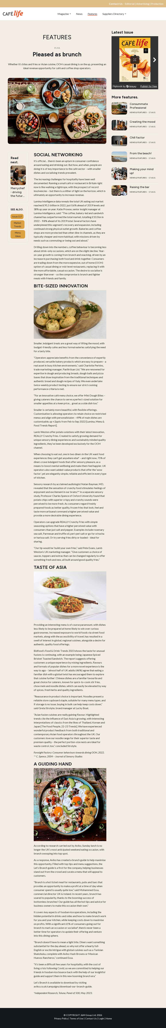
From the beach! (141, 153)
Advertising (142, 3)
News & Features (138, 112)
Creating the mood (142, 122)
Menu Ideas (18, 234)
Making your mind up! (142, 171)
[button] (64, 13)
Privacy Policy (61, 1018)
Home (109, 1018)
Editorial (129, 3)
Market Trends (17, 224)
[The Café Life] (13, 13)
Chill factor (137, 137)
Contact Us (91, 1018)
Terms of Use (76, 1018)
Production (157, 3)
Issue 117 (17, 216)
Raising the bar (139, 187)
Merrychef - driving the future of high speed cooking (18, 192)
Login (102, 1018)
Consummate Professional (139, 105)
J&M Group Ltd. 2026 (91, 1015)
